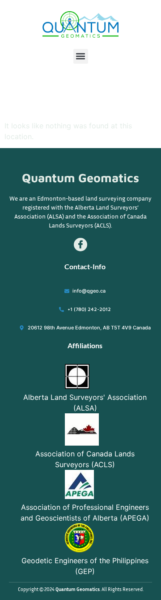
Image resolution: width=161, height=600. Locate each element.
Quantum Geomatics (80, 178)
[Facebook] (80, 244)
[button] (80, 56)
